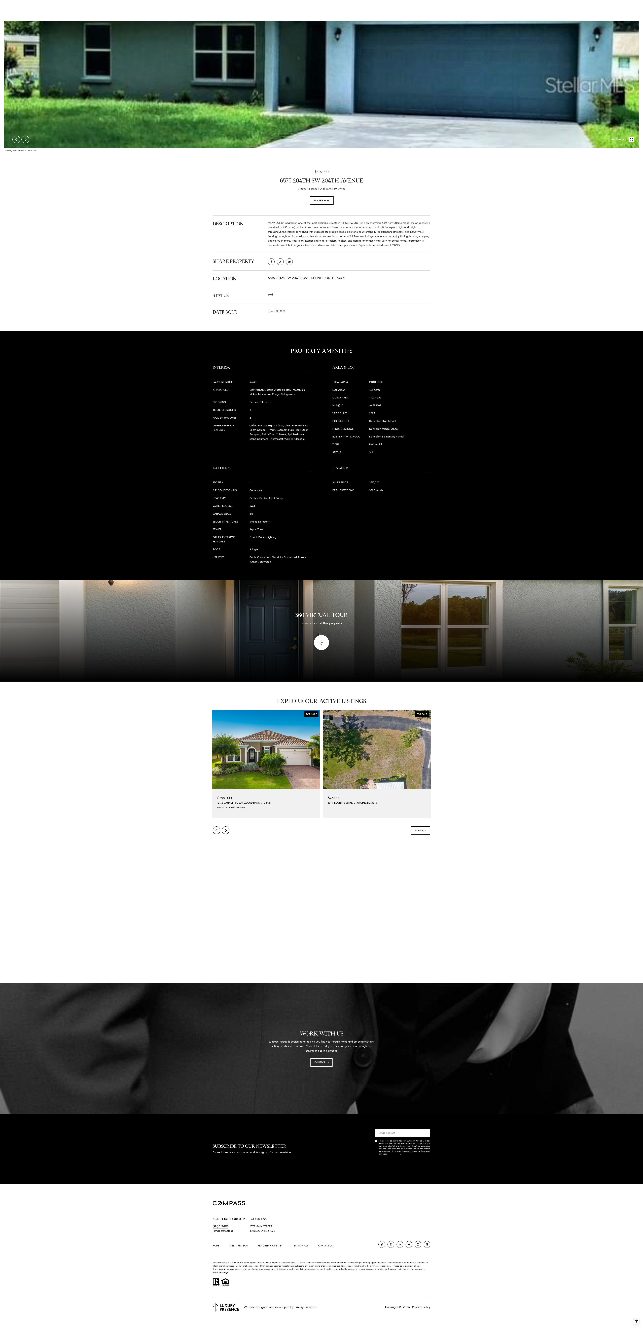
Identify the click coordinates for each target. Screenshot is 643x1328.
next (25, 139)
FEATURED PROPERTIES (270, 1245)
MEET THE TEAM (239, 1245)
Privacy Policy (394, 1154)
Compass (283, 1262)
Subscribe (403, 1164)
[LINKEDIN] (400, 1244)
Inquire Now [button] (322, 200)
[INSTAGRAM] (390, 1244)
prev (16, 139)
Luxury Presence (306, 1307)
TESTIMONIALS (300, 1245)
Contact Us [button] (321, 1062)
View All (420, 830)
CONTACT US (325, 1245)
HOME (216, 1245)
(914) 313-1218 (220, 1226)
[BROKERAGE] (418, 1244)
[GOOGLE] (427, 1244)
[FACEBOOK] (381, 1244)
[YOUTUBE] (409, 1244)
